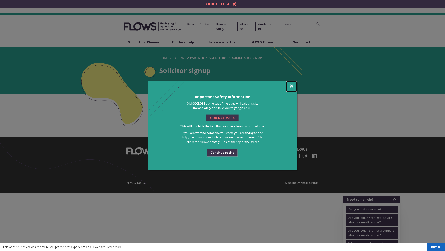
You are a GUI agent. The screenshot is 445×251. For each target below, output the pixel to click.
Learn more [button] (114, 247)
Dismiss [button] (435, 246)
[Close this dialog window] (291, 87)
